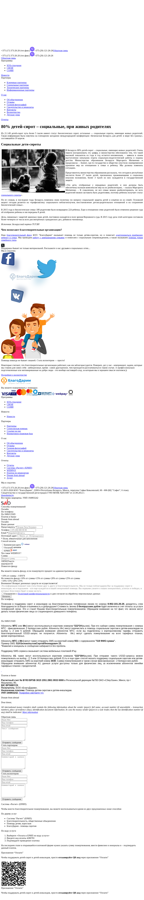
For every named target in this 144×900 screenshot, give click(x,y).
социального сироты (11, 195)
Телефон (5, 530)
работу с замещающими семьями (49, 237)
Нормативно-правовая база (20, 433)
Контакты (11, 110)
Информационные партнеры (20, 90)
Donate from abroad (16, 475)
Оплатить (6, 596)
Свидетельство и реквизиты (20, 107)
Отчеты (4, 119)
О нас (4, 95)
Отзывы (10, 102)
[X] (2, 245)
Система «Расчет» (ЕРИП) (19, 468)
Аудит (10, 478)
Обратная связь (60, 50)
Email (4, 533)
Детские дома (13, 115)
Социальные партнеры (18, 85)
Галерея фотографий (16, 104)
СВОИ (10, 68)
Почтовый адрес (9, 536)
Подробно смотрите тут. (31, 693)
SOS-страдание (14, 65)
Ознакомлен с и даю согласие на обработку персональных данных (52, 594)
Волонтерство (13, 112)
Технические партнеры (18, 87)
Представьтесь (9, 527)
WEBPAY (11, 470)
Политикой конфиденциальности (34, 594)
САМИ (10, 70)
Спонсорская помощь (17, 428)
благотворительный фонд (19, 235)
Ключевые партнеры (17, 82)
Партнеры (11, 426)
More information (30, 712)
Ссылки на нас (14, 431)
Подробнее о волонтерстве (14, 375)
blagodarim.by (7, 495)
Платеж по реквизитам (18, 473)
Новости (5, 75)
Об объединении (15, 99)
